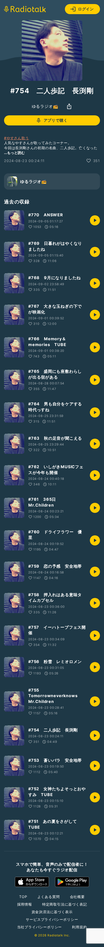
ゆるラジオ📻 (45, 106)
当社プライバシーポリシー (39, 927)
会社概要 (77, 897)
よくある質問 (48, 897)
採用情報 (24, 904)
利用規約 (79, 927)
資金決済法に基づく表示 (52, 912)
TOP (23, 897)
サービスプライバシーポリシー (52, 919)
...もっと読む (14, 152)
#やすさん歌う (16, 138)
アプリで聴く (56, 120)
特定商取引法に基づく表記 (64, 904)
